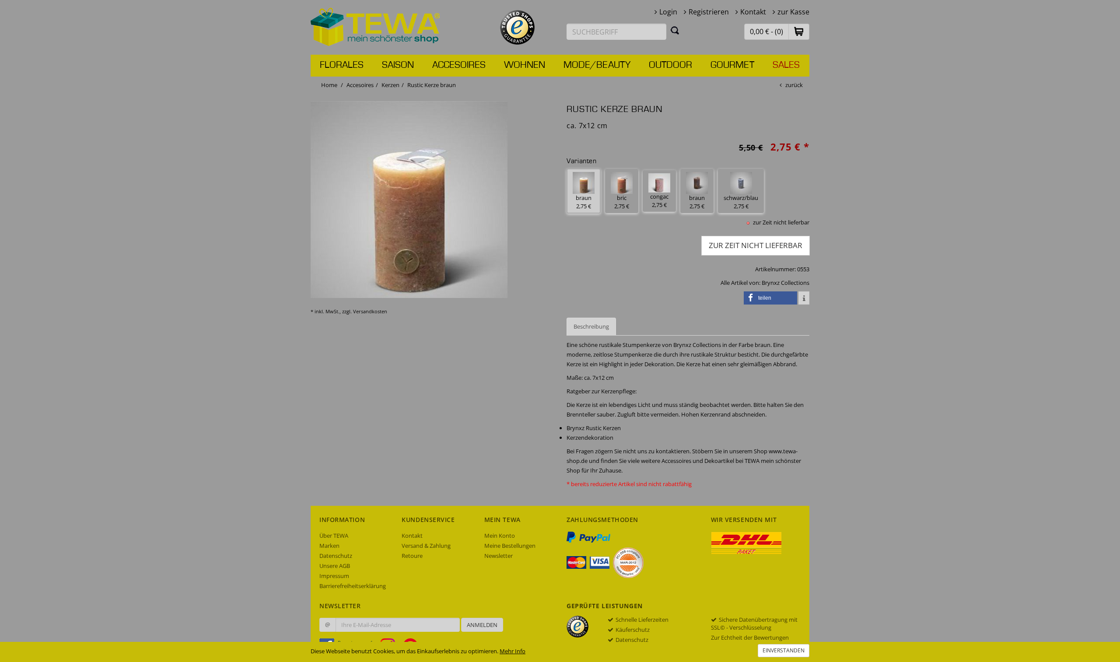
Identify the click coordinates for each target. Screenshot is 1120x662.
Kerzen (390, 85)
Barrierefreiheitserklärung (352, 586)
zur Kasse (793, 12)
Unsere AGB (334, 566)
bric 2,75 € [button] (621, 202)
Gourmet (732, 65)
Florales (342, 65)
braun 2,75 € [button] (584, 202)
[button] (799, 31)
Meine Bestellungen (510, 546)
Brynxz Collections (785, 283)
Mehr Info (512, 651)
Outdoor (670, 65)
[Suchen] (675, 30)
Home (329, 85)
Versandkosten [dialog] (370, 311)
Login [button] (668, 12)
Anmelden (482, 625)
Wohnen (524, 65)
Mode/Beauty (597, 65)
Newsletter (498, 556)
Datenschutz (335, 556)
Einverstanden (784, 650)
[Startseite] (375, 26)
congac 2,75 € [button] (659, 201)
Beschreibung (591, 326)
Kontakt (753, 12)
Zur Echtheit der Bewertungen (750, 637)
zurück (794, 85)
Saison (398, 65)
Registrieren (709, 12)
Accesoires (459, 65)
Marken (329, 546)
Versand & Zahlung (426, 546)
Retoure (412, 556)
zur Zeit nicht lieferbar (755, 245)
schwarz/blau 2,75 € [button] (741, 202)
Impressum (334, 576)
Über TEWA (333, 535)
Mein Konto (499, 535)
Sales (786, 65)
